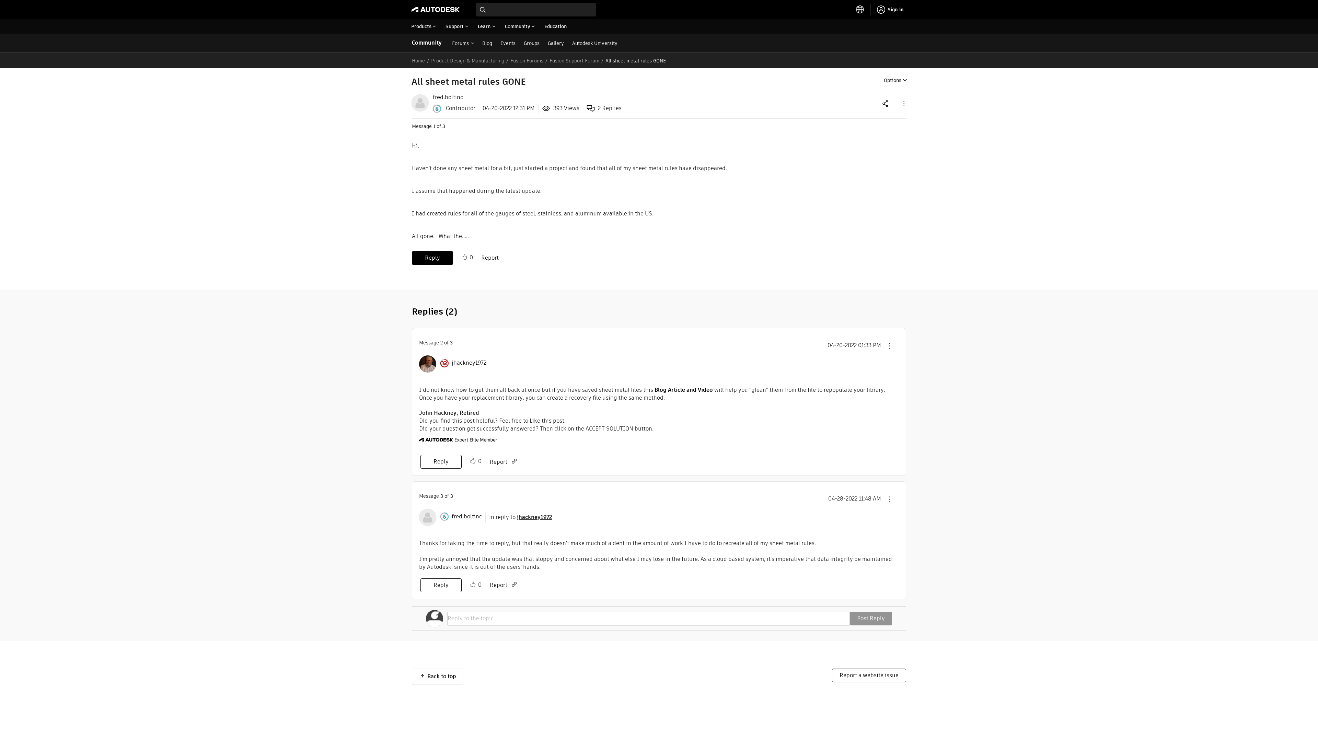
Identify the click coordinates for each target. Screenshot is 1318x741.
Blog (487, 43)
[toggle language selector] (860, 9)
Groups (532, 43)
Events (508, 43)
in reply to (520, 517)
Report (490, 258)
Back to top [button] (441, 676)
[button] (903, 103)
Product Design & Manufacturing (467, 60)
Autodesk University (594, 43)
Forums (460, 43)
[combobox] (536, 9)
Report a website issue (869, 675)
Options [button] (892, 80)
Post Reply (871, 618)
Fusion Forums (526, 60)
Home (418, 60)
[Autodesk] (436, 9)
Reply (432, 258)
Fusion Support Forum (574, 60)
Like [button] (464, 257)
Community (427, 43)
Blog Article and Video (684, 390)
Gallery (556, 43)
